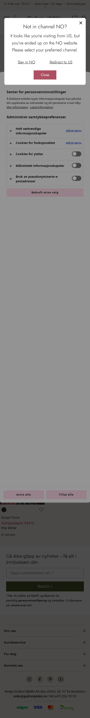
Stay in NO (26, 62)
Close (45, 74)
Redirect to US (61, 62)
